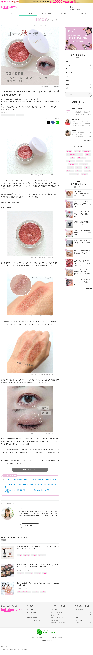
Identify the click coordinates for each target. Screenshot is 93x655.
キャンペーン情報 (46, 13)
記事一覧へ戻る (30, 525)
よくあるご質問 (82, 13)
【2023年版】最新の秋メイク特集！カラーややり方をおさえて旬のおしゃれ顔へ (30, 480)
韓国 (73, 158)
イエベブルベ (37, 573)
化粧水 (86, 167)
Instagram (77, 615)
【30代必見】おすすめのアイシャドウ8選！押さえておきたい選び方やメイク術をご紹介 (31, 491)
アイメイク (8, 112)
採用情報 (60, 637)
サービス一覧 (4, 649)
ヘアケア (68, 76)
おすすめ (19, 555)
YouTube (77, 623)
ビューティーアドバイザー (34, 620)
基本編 (87, 154)
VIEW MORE (88, 140)
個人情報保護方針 (41, 637)
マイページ (30, 615)
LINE (76, 617)
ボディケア (69, 73)
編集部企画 (26, 555)
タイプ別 (84, 174)
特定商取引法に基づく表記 (58, 623)
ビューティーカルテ (32, 617)
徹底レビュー (20, 573)
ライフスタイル (42, 555)
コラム (67, 84)
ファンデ (87, 171)
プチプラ (70, 167)
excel (45, 573)
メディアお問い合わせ (57, 612)
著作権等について (51, 637)
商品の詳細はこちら (30, 469)
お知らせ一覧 (54, 609)
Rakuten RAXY (9, 7)
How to (69, 151)
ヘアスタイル (73, 164)
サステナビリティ (26, 649)
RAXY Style (28, 13)
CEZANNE (43, 591)
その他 (67, 88)
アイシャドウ (20, 115)
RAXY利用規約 (55, 620)
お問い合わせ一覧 (14, 649)
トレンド (80, 161)
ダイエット (69, 171)
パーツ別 (34, 555)
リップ (88, 161)
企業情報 (33, 637)
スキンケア (69, 61)
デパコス (79, 171)
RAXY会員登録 (79, 609)
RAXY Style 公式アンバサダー (8, 115)
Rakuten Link (78, 620)
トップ (10, 13)
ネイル (67, 80)
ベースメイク (69, 65)
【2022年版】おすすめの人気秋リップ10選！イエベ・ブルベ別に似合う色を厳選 (30, 486)
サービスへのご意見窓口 (57, 617)
